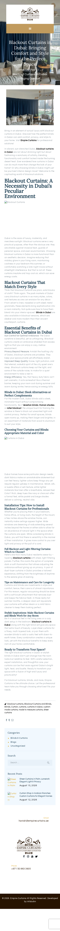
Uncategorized (18, 746)
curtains (22, 707)
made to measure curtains (31, 710)
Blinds (7, 707)
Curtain (14, 707)
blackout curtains (15, 704)
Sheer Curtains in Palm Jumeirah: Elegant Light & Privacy (35, 780)
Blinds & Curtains (19, 738)
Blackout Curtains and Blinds (37, 704)
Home (20, 69)
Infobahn (31, 901)
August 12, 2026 (28, 800)
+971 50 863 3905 (21, 869)
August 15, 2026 (28, 785)
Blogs (13, 742)
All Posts (31, 69)
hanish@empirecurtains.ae (34, 821)
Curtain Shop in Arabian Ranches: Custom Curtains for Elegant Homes (36, 794)
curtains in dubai (35, 707)
